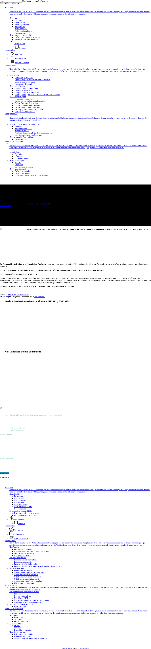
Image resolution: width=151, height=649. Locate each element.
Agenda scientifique (7, 441)
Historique (31, 204)
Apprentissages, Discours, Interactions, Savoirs (31, 551)
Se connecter (5, 463)
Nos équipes (14, 547)
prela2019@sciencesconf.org (18, 295)
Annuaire (3, 439)
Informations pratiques (8, 448)
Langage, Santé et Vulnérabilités (26, 564)
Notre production (11, 585)
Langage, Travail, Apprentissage (26, 560)
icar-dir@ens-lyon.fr (17, 428)
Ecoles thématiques (21, 621)
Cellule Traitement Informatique (26, 575)
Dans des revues (20, 607)
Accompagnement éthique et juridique (28, 581)
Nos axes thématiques (17, 558)
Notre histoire (19, 498)
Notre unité (9, 488)
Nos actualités (10, 526)
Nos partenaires (20, 509)
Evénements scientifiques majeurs (26, 513)
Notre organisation (21, 500)
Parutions (3, 443)
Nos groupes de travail (22, 556)
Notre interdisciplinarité (23, 507)
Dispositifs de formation (23, 630)
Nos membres (19, 502)
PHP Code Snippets (67, 648)
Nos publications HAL (22, 596)
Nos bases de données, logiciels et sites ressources (32, 600)
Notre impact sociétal (17, 632)
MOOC (17, 626)
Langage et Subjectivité (23, 562)
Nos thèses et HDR (21, 598)
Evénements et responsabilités (20, 511)
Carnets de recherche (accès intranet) (27, 602)
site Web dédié (39, 297)
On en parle (4, 446)
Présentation (18, 496)
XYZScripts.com (84, 648)
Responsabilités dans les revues (25, 515)
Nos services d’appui (17, 568)
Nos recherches (10, 541)
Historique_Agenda (43, 204)
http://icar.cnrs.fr (17, 430)
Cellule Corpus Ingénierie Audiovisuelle (29, 573)
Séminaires (18, 619)
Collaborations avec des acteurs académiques (31, 638)
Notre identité (14, 494)
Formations (18, 617)
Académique (14, 615)
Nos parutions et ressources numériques (24, 592)
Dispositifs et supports (22, 636)
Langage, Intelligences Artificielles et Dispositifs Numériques (37, 566)
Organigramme (5, 450)
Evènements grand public (23, 634)
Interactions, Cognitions (23, 549)
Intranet (3, 465)
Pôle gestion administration (24, 583)
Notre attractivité (20, 505)
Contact (3, 454)
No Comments (5, 206)
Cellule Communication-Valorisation (27, 577)
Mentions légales (6, 452)
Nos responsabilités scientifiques (21, 604)
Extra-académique (16, 624)
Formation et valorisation (14, 609)
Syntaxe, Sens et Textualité (24, 553)
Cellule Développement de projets (26, 579)
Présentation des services (23, 570)
